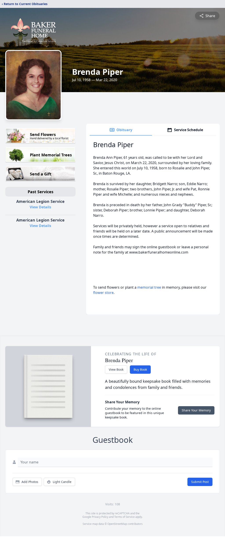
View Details (40, 207)
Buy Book (140, 369)
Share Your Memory (196, 410)
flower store (103, 292)
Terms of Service (124, 517)
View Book (116, 369)
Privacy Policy (100, 517)
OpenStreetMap (117, 524)
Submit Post (200, 482)
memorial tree (149, 287)
